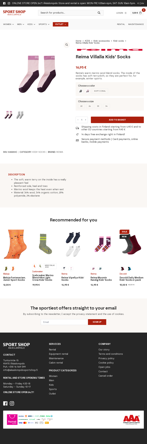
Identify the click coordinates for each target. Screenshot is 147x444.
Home (78, 41)
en (142, 3)
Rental (121, 24)
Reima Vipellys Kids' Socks (72, 279)
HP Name (3, 300)
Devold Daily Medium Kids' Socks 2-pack (131, 279)
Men (19, 24)
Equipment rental (58, 354)
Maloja (6, 274)
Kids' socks (118, 41)
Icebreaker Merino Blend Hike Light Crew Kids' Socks (43, 277)
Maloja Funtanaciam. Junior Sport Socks (14, 279)
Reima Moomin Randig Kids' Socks (101, 279)
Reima (59, 152)
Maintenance (136, 24)
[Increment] (85, 120)
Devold (123, 274)
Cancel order (105, 375)
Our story (104, 349)
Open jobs (104, 367)
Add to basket (117, 120)
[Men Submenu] (23, 24)
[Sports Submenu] (48, 24)
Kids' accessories (101, 41)
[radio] (80, 91)
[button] (67, 45)
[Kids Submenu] (34, 24)
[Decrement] (78, 120)
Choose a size (86, 101)
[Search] (99, 13)
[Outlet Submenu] (64, 24)
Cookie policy (106, 362)
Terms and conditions (110, 354)
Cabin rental (56, 362)
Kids (30, 24)
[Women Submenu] (12, 24)
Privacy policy (106, 358)
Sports (43, 24)
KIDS (87, 41)
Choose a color (86, 85)
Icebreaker (37, 271)
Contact (103, 371)
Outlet (59, 24)
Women (7, 24)
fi (138, 3)
